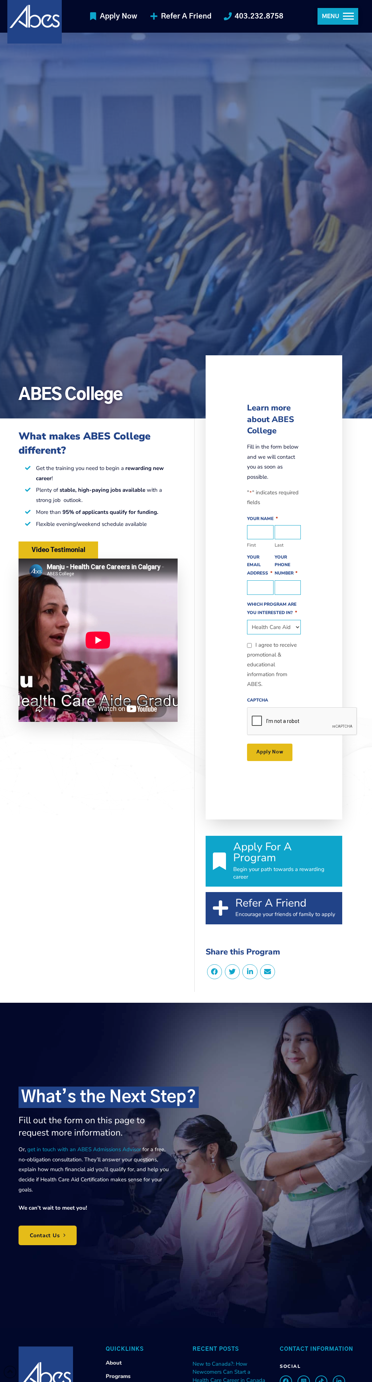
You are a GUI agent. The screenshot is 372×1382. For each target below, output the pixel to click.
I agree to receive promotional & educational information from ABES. (272, 664)
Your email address (259, 565)
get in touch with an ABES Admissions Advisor (84, 1149)
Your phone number (286, 565)
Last (279, 545)
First (251, 545)
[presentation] (302, 721)
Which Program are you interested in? (272, 608)
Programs (118, 1376)
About (114, 1362)
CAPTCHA (257, 700)
